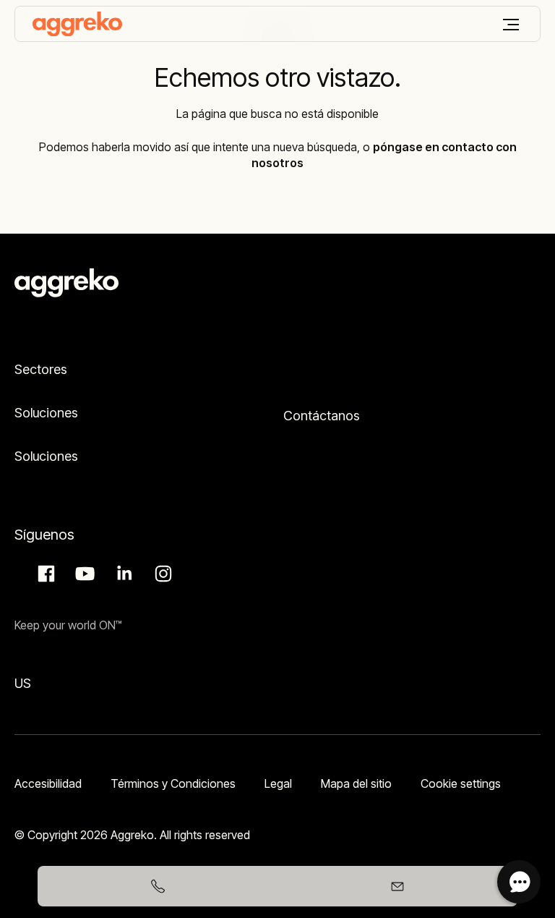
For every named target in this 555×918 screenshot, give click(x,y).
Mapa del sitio (356, 783)
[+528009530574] (158, 886)
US (22, 683)
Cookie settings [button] (461, 783)
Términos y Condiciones (173, 783)
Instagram (161, 573)
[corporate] (77, 23)
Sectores (40, 369)
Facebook (44, 573)
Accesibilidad (48, 783)
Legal (278, 783)
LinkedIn (122, 573)
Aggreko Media (83, 573)
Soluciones (46, 412)
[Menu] (510, 24)
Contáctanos (321, 415)
